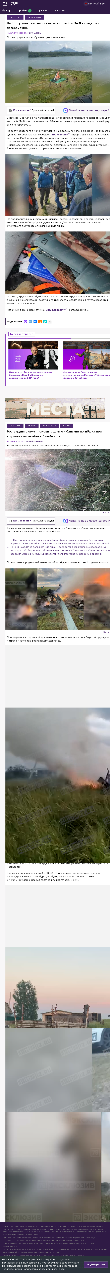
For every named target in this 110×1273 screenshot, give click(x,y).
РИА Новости (59, 135)
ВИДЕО (66, 425)
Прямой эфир (97, 4)
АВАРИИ (32, 425)
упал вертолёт (55, 310)
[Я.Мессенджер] (45, 321)
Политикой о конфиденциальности (43, 1269)
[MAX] (25, 321)
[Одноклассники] (40, 321)
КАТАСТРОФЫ (34, 17)
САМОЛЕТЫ (15, 17)
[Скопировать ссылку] (50, 322)
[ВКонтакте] (35, 321)
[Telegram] (30, 321)
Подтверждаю (96, 1264)
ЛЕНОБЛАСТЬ (49, 425)
